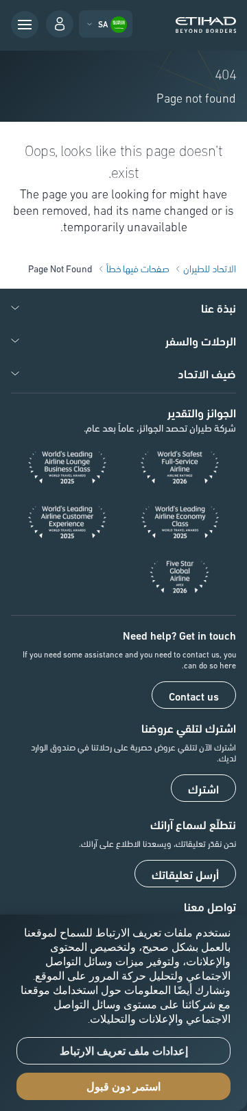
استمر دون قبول (123, 1087)
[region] (123, 1013)
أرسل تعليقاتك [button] (185, 874)
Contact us (194, 695)
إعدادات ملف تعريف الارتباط (124, 1051)
